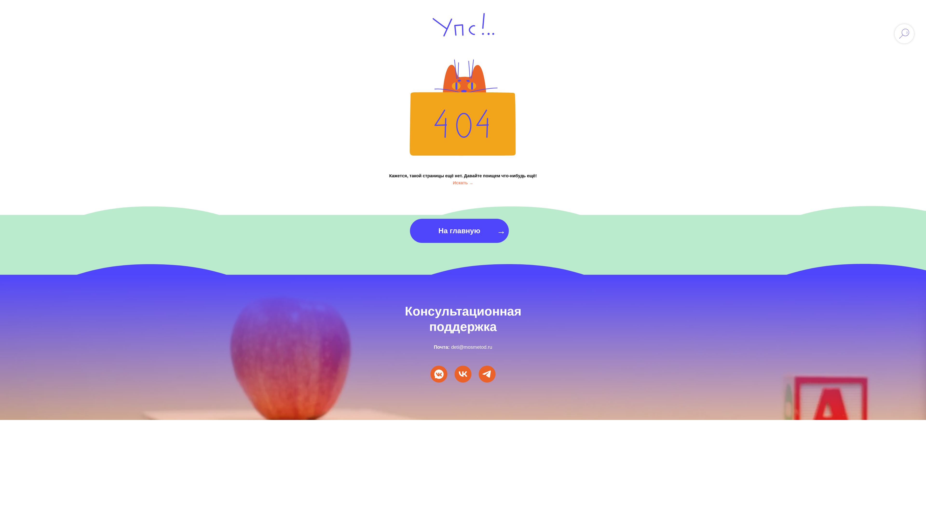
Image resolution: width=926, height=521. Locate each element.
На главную (459, 231)
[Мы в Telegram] (487, 374)
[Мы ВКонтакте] (438, 374)
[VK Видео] (463, 374)
